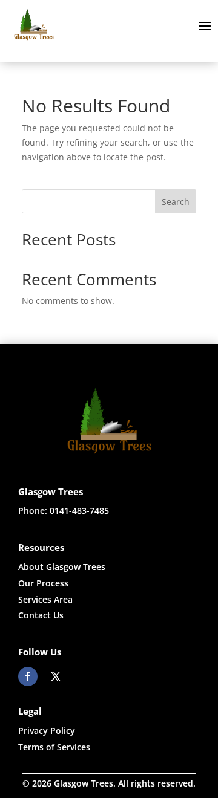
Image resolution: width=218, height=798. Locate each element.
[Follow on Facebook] (28, 676)
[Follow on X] (55, 676)
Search (176, 201)
